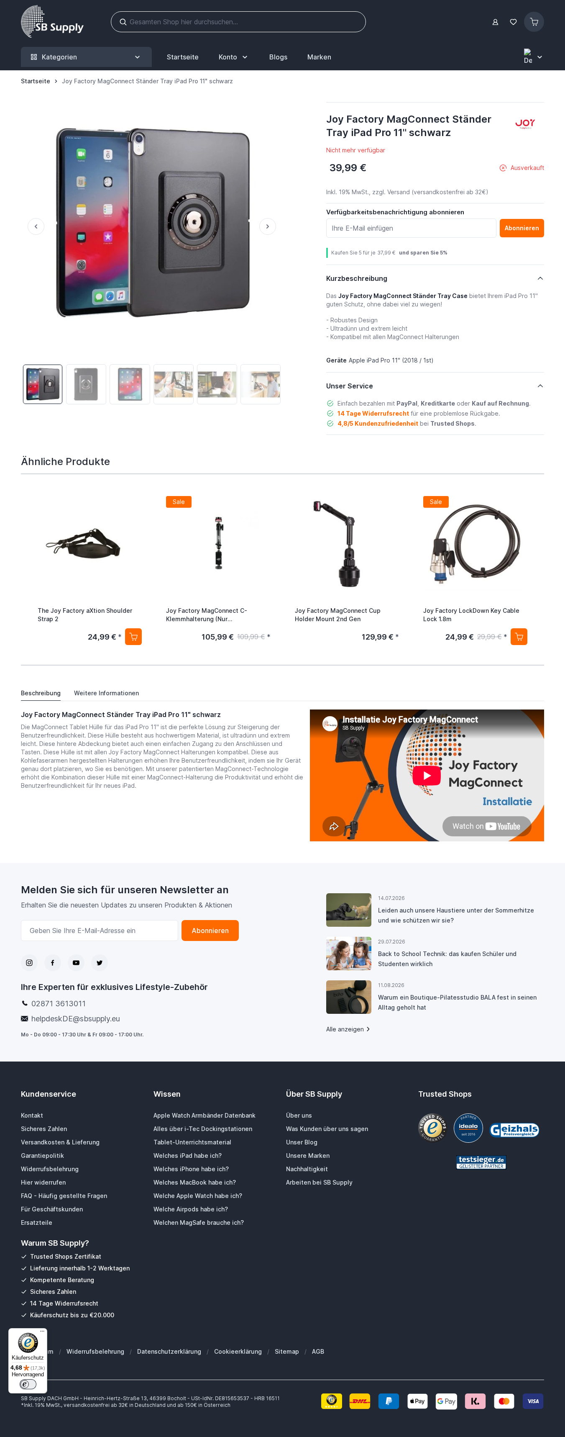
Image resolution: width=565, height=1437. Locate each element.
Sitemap (287, 1351)
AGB (318, 1351)
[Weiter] (271, 226)
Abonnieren (210, 930)
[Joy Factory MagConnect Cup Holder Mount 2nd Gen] (347, 544)
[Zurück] (32, 226)
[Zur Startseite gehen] (52, 22)
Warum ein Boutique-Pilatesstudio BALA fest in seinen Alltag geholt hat (457, 1002)
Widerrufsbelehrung (95, 1351)
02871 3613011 (58, 1003)
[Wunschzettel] (513, 22)
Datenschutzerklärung (169, 1351)
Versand (398, 191)
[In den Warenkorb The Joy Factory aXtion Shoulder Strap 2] (133, 636)
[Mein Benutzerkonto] (495, 22)
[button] (525, 124)
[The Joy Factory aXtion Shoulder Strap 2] (90, 544)
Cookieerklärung (238, 1351)
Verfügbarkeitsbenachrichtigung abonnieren (395, 212)
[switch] (28, 1384)
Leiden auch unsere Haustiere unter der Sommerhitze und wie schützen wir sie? (456, 915)
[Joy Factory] (525, 124)
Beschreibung (41, 693)
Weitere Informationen (106, 693)
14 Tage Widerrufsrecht (373, 413)
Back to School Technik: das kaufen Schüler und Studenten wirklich (447, 958)
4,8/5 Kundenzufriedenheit (377, 423)
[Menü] (42, 1333)
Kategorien (59, 57)
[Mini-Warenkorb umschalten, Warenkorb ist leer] (534, 22)
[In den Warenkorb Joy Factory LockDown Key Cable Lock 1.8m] (519, 636)
